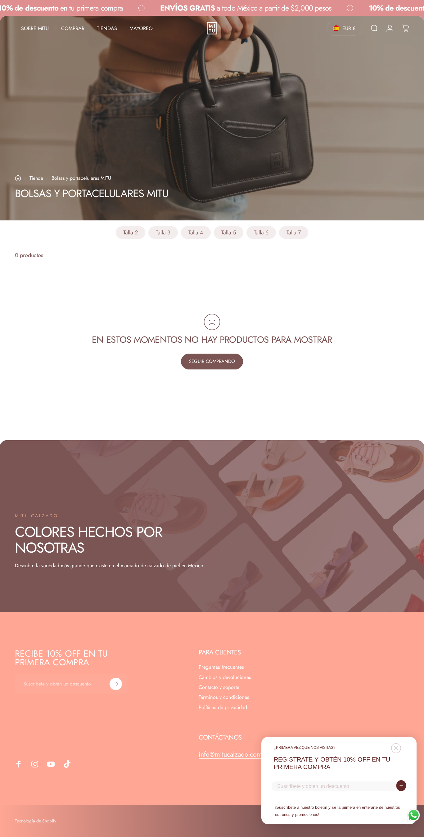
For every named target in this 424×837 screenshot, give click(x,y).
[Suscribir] (116, 684)
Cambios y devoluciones (225, 677)
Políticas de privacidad (223, 707)
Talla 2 (130, 232)
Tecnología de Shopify (35, 821)
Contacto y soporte (219, 687)
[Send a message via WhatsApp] (413, 815)
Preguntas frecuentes (221, 667)
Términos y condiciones (224, 697)
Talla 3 (163, 232)
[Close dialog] (396, 748)
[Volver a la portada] (18, 178)
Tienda (36, 178)
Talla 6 (261, 232)
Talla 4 (195, 232)
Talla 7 (293, 232)
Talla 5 (228, 232)
